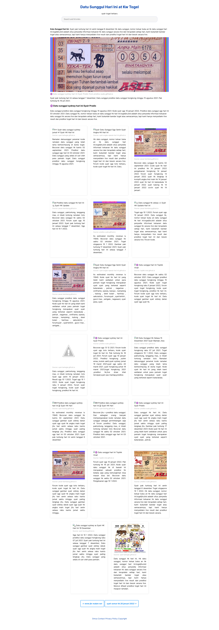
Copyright (122, 618)
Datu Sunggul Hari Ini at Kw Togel (109, 7)
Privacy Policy (111, 618)
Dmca (94, 618)
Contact (101, 618)
